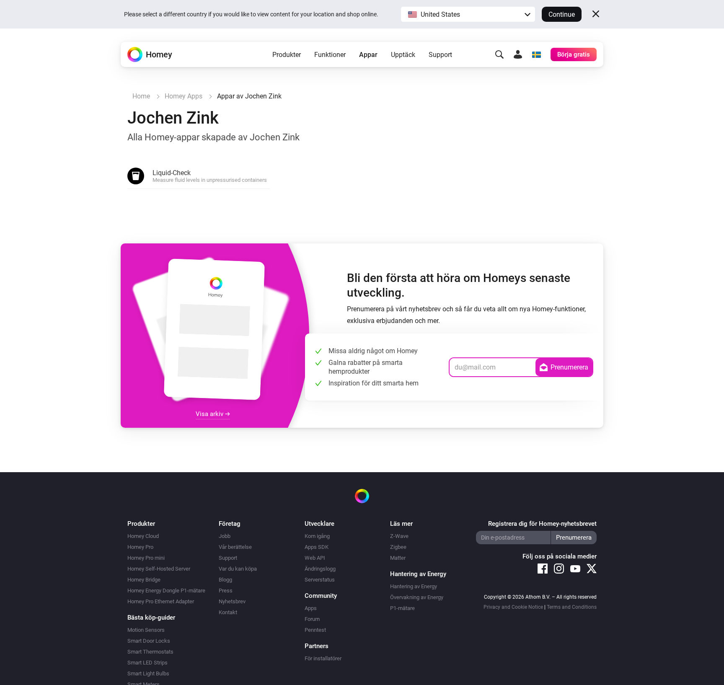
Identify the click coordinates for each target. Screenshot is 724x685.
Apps (311, 608)
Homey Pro (140, 547)
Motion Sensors (146, 630)
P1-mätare (402, 608)
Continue (561, 14)
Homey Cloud (143, 536)
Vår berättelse (235, 547)
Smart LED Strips (147, 662)
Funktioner (330, 55)
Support (440, 55)
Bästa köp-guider (151, 617)
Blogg (225, 579)
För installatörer (323, 658)
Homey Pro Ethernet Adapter (160, 601)
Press (226, 590)
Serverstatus (320, 579)
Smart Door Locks (148, 641)
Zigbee (398, 547)
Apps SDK (316, 547)
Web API (315, 558)
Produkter (286, 55)
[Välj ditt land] (536, 54)
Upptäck (403, 55)
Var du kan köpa (238, 569)
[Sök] (499, 54)
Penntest (315, 630)
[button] (468, 14)
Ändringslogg (320, 569)
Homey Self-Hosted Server (158, 569)
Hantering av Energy (413, 586)
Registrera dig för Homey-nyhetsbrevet (542, 523)
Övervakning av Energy (416, 597)
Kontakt (228, 612)
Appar (368, 55)
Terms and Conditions (572, 607)
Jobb (224, 536)
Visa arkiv (210, 414)
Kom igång (317, 536)
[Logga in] (517, 54)
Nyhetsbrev (232, 601)
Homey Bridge (143, 579)
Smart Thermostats (150, 652)
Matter (398, 558)
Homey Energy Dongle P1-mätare (166, 590)
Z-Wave (399, 536)
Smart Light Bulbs (148, 673)
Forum (312, 619)
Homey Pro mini (146, 558)
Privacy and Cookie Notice (513, 607)
